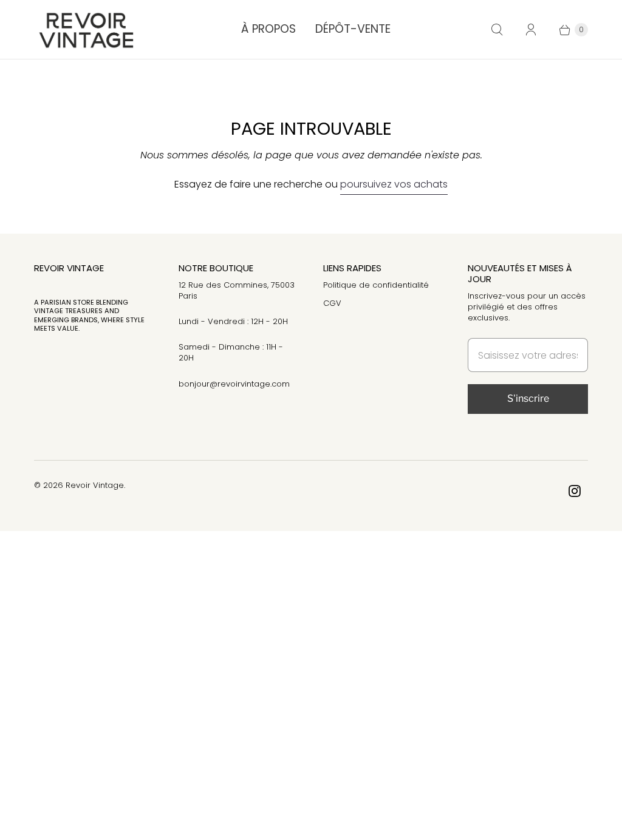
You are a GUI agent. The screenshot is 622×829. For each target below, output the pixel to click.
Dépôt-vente (353, 29)
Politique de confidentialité (376, 285)
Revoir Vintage (95, 485)
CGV (332, 303)
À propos (268, 29)
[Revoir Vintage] (84, 29)
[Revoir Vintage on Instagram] (574, 491)
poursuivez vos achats (394, 184)
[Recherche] (497, 29)
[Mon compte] (531, 29)
